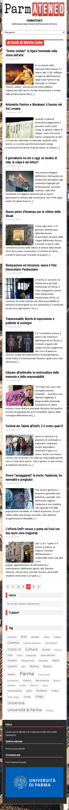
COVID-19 (14, 649)
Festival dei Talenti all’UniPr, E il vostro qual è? (34, 426)
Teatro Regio (13, 697)
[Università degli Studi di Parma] (34, 782)
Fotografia (31, 655)
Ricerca (57, 680)
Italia (55, 660)
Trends (27, 696)
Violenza (49, 710)
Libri (23, 666)
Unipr (39, 696)
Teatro (55, 690)
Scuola (23, 685)
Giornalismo (48, 655)
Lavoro (12, 666)
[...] (32, 94)
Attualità (35, 637)
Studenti (41, 690)
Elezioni (58, 650)
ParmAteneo (13, 680)
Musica (47, 666)
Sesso (45, 685)
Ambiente (12, 637)
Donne (46, 649)
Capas (57, 636)
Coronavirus (51, 643)
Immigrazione (27, 660)
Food (19, 655)
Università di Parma (25, 709)
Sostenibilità (15, 690)
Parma (27, 673)
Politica (27, 680)
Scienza (11, 685)
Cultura (31, 649)
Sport (29, 690)
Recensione (42, 680)
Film (10, 655)
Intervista (43, 660)
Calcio (46, 637)
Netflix (11, 674)
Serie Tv (34, 685)
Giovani (12, 660)
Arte (24, 637)
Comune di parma (31, 643)
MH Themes (36, 805)
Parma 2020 (44, 674)
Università (16, 703)
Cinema (13, 642)
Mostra (34, 666)
